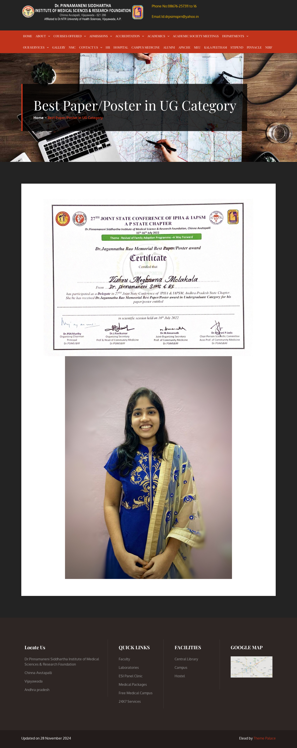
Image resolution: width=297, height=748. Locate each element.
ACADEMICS (156, 36)
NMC (72, 47)
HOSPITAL (120, 47)
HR (108, 47)
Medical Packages (133, 684)
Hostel (180, 676)
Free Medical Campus (135, 693)
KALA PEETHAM (215, 47)
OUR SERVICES (34, 47)
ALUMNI (169, 47)
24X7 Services (130, 701)
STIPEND (236, 47)
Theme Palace (265, 738)
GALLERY (58, 47)
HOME (27, 36)
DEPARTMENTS (233, 36)
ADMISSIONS (98, 36)
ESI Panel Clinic (131, 676)
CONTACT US (88, 47)
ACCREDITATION (127, 36)
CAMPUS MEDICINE (146, 47)
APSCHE (184, 47)
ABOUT (41, 36)
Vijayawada (34, 681)
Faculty (124, 659)
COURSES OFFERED (67, 36)
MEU (197, 47)
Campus (181, 667)
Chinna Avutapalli (38, 673)
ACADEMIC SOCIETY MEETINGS (196, 36)
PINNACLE (254, 47)
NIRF (268, 47)
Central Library (186, 659)
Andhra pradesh (37, 690)
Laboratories (129, 667)
